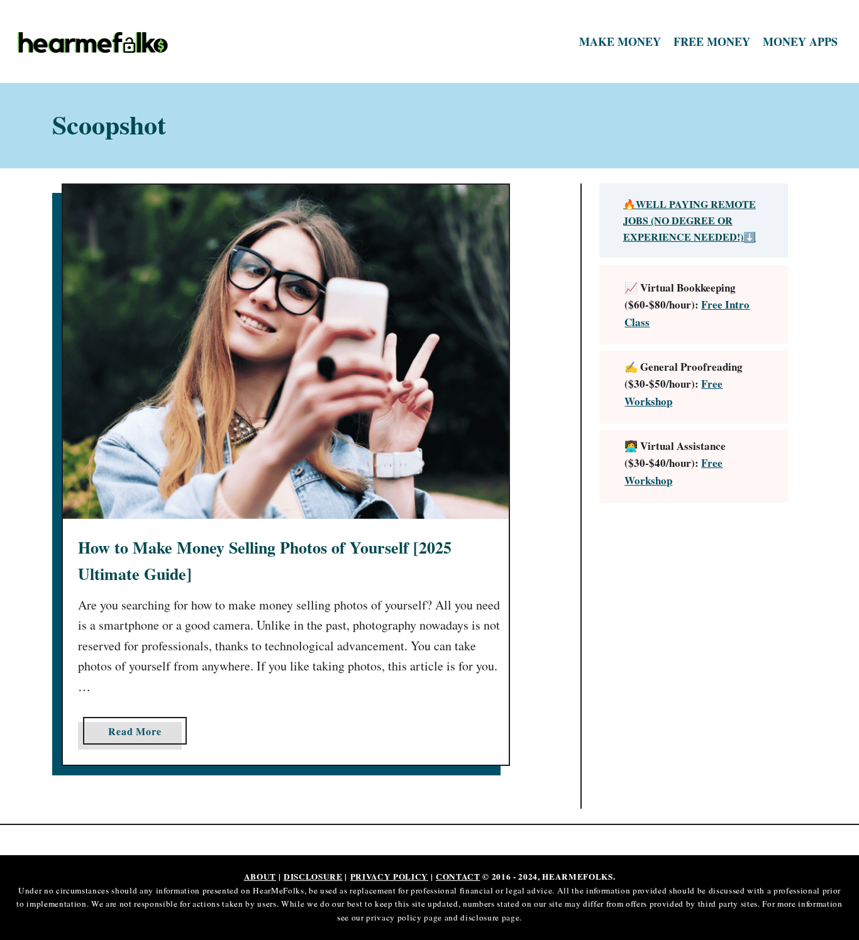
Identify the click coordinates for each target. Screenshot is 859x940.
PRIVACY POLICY (389, 876)
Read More (139, 734)
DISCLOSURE (313, 876)
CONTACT (458, 876)
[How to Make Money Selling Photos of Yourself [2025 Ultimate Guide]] (286, 352)
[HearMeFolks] (113, 41)
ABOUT (260, 876)
